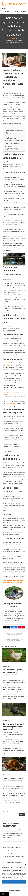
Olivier (13, 610)
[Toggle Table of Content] (22, 128)
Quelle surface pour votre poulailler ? (14, 130)
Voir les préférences (14, 890)
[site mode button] (7, 11)
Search (23, 11)
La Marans (9, 146)
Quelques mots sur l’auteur (13, 149)
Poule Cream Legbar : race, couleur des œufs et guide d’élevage (14, 858)
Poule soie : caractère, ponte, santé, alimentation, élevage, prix (14, 634)
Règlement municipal (11, 137)
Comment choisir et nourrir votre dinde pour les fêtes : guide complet (14, 726)
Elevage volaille (6, 666)
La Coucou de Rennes (12, 148)
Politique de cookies (13, 893)
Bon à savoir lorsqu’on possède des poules (15, 141)
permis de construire (11, 403)
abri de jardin (7, 365)
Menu (4, 8)
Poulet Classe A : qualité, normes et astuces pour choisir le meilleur (13, 672)
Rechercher (6, 812)
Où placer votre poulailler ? (11, 132)
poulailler (10, 93)
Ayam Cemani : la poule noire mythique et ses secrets (14, 852)
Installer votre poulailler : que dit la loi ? (13, 134)
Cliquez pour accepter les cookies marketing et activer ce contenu (14, 259)
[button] (25, 864)
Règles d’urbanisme (11, 138)
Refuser (14, 886)
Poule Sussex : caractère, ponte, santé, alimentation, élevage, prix (14, 640)
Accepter (14, 882)
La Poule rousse (10, 145)
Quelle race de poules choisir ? (12, 143)
